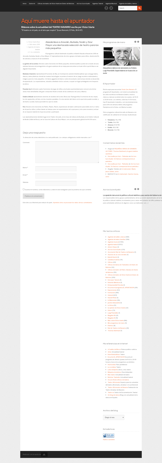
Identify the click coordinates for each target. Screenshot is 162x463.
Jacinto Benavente (114, 303)
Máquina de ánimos (114, 372)
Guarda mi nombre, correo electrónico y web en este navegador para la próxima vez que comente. (58, 190)
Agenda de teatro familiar (116, 239)
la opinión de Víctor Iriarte (116, 308)
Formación (111, 293)
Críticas (110, 262)
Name (25, 168)
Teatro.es (111, 392)
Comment (26, 142)
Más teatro (111, 375)
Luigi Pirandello (113, 313)
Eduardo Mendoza (114, 282)
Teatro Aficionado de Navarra (118, 387)
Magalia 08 (111, 315)
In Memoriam (112, 300)
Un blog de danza (114, 395)
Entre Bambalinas (114, 354)
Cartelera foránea (113, 260)
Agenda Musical (111, 4)
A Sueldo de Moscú (114, 349)
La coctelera (112, 367)
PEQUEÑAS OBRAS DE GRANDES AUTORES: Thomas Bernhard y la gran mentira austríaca (122, 151)
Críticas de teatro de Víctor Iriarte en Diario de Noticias (56, 4)
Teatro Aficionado (114, 382)
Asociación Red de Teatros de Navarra (121, 252)
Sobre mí (32, 4)
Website (25, 182)
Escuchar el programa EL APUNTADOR (121, 288)
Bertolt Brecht (112, 257)
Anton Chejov (112, 247)
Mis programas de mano (116, 323)
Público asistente (109, 440)
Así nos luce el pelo (83, 4)
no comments (35, 52)
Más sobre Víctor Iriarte (115, 320)
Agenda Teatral (97, 4)
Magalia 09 (111, 318)
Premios (110, 326)
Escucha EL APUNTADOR (116, 357)
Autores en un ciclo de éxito (117, 255)
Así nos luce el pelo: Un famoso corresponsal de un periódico (121, 158)
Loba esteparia (113, 370)
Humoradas (112, 365)
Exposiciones (112, 290)
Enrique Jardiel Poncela (115, 285)
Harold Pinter (112, 298)
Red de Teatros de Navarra (117, 328)
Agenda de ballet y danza (128, 4)
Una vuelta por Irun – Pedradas (118, 156)
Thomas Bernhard (114, 331)
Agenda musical (113, 242)
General (110, 295)
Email (25, 175)
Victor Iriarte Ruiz (34, 42)
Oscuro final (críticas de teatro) (118, 380)
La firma (110, 305)
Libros (110, 310)
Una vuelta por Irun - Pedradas (118, 164)
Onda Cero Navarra (128, 89)
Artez (109, 352)
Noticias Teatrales (114, 377)
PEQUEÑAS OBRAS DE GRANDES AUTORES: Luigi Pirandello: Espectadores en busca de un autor (120, 70)
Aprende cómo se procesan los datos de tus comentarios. (72, 203)
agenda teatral (113, 244)
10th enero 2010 (34, 44)
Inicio (24, 4)
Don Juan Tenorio (113, 280)
